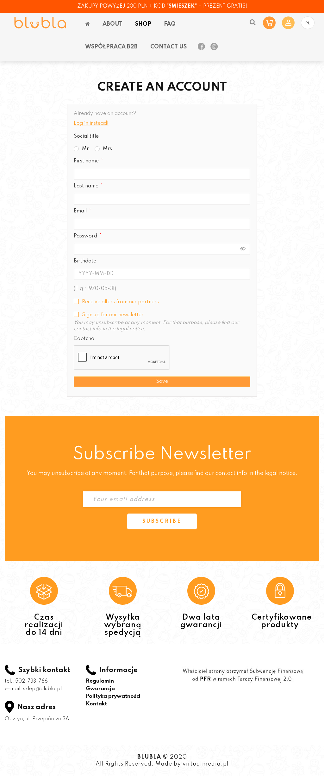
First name (87, 161)
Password (86, 236)
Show (243, 248)
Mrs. (108, 148)
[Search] (252, 22)
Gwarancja (100, 688)
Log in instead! (91, 123)
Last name (87, 186)
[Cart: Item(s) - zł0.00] (269, 22)
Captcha (84, 338)
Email (81, 211)
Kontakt (96, 704)
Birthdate (85, 261)
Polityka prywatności (113, 696)
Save (162, 381)
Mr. (86, 148)
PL (307, 23)
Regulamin (100, 681)
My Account (288, 22)
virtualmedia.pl (206, 764)
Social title (86, 136)
